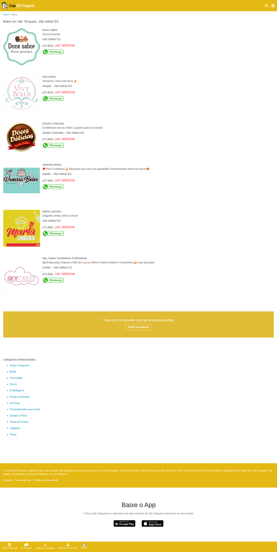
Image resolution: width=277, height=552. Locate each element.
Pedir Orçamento (138, 327)
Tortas (13, 434)
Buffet (13, 371)
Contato (7, 480)
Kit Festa (15, 403)
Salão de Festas (19, 421)
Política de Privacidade (46, 480)
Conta (84, 547)
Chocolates (16, 378)
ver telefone (65, 45)
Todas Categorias (20, 365)
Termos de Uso (23, 480)
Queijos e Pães (18, 415)
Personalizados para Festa (25, 409)
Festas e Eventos (19, 396)
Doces (13, 384)
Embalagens (17, 390)
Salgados (15, 428)
